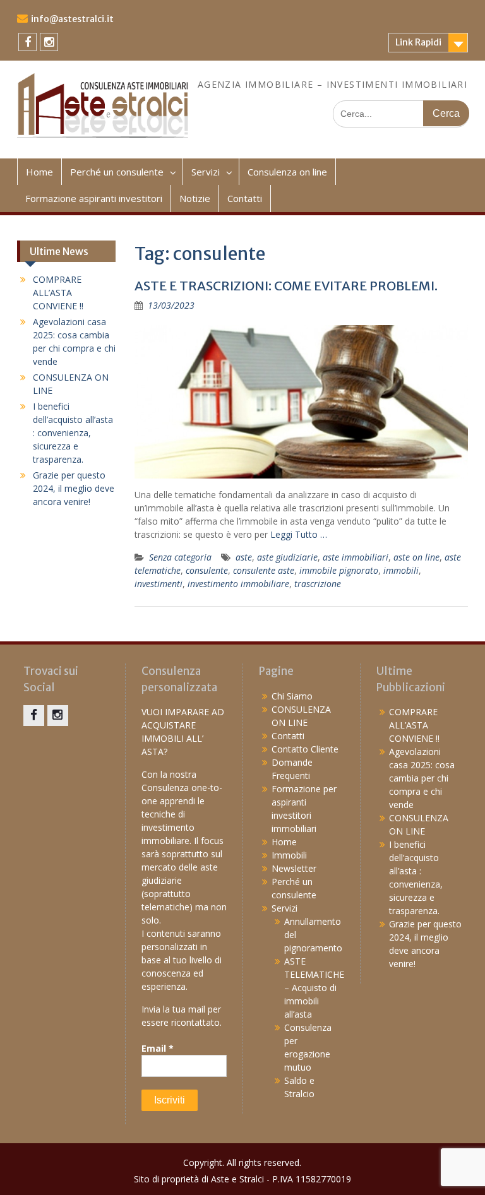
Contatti (244, 198)
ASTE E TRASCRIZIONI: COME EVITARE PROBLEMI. (286, 286)
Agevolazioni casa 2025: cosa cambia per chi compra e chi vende (422, 778)
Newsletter (294, 868)
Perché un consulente (117, 171)
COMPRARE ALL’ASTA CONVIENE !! (58, 292)
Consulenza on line (287, 171)
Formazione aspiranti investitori (93, 198)
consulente (207, 570)
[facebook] (27, 42)
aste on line (416, 557)
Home (39, 171)
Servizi (205, 171)
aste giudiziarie (287, 557)
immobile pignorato (338, 570)
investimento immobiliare (238, 584)
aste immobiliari (355, 557)
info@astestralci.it (72, 19)
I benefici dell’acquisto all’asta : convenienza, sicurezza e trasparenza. (73, 432)
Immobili (289, 855)
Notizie (194, 198)
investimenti (159, 584)
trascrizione (317, 584)
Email (157, 1048)
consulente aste (263, 570)
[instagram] (49, 42)
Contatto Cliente (305, 749)
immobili (401, 570)
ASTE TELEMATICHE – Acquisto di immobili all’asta (314, 987)
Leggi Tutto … (298, 534)
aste (244, 557)
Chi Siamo (292, 696)
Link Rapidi (418, 42)
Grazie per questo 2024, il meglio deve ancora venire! (73, 488)
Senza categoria (180, 557)
